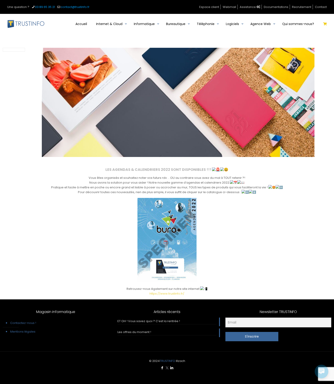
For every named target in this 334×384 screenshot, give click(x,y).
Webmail (229, 7)
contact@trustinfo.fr (75, 7)
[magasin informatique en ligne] (325, 23)
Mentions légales (22, 331)
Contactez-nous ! (23, 323)
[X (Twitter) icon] (167, 367)
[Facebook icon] (162, 367)
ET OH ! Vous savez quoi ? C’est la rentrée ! (148, 321)
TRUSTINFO (167, 361)
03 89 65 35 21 (45, 7)
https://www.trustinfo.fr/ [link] (167, 293)
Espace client (209, 7)
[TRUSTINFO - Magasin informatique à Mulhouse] (26, 23)
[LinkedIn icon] (172, 367)
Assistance (248, 7)
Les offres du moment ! (134, 332)
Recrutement (301, 7)
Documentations (276, 7)
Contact (321, 7)
